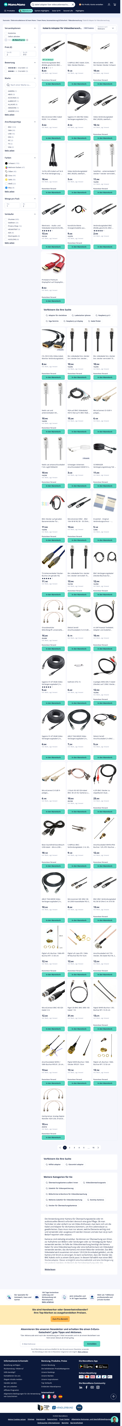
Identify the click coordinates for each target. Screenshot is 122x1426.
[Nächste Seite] (98, 1148)
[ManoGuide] (114, 1420)
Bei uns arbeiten (10, 1386)
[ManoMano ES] (60, 1397)
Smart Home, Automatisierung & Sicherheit (52, 20)
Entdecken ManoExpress (51, 1386)
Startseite (6, 20)
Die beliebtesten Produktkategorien (55, 1368)
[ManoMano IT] (49, 1397)
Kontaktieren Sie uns (12, 1376)
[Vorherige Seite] (60, 1148)
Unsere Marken (47, 1376)
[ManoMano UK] (55, 1397)
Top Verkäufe (46, 1383)
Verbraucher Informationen (48, 1423)
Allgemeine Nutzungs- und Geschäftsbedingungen (91, 1419)
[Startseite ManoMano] (15, 4)
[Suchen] (33, 4)
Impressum (40, 1419)
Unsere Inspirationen (49, 1379)
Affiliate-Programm (11, 1390)
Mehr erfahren (83, 1352)
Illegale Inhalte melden (13, 1379)
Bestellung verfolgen (12, 1365)
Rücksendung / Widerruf (13, 1368)
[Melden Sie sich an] (109, 4)
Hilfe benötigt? (9, 1372)
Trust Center (64, 1419)
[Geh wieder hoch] (113, 1396)
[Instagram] (98, 1387)
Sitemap (31, 1419)
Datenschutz (52, 1419)
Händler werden (10, 1383)
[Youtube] (92, 1387)
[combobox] (106, 28)
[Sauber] (72, 4)
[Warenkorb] (114, 4)
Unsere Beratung (48, 1365)
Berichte (65, 1423)
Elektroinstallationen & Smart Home (23, 20)
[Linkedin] (81, 1387)
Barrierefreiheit (76, 1423)
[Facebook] (86, 1387)
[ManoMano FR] (43, 1397)
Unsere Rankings (48, 1372)
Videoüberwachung (75, 20)
